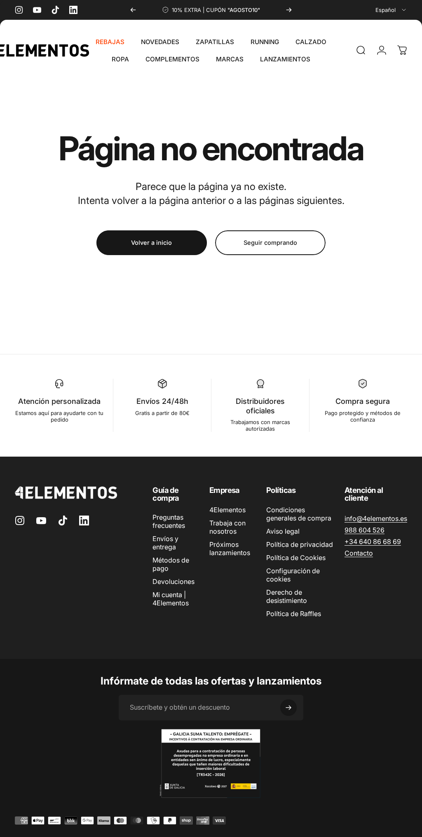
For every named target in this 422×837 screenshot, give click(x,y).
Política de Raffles (293, 614)
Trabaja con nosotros (227, 527)
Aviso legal (283, 531)
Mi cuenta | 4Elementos (170, 599)
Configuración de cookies (293, 575)
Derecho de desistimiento (286, 596)
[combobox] (391, 10)
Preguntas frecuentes (168, 521)
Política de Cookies (296, 557)
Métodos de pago (170, 564)
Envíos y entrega (165, 543)
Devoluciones (173, 581)
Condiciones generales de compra (298, 514)
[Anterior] (133, 10)
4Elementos (227, 510)
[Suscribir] (288, 707)
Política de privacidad (299, 544)
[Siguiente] (289, 10)
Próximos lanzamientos (229, 548)
